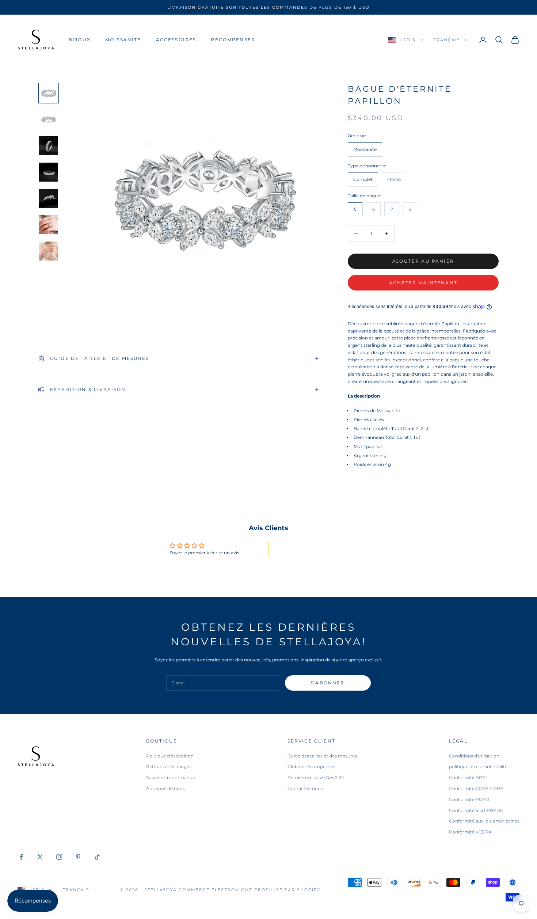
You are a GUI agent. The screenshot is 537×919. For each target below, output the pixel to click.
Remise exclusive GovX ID (315, 777)
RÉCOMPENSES (233, 39)
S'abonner (327, 683)
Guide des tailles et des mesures (322, 756)
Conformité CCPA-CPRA (476, 788)
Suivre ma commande (170, 777)
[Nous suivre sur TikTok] (97, 857)
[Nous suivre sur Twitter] (40, 857)
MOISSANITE (123, 39)
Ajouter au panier (423, 261)
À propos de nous (165, 788)
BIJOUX (80, 39)
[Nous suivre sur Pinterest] (78, 857)
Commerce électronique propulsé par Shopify (249, 889)
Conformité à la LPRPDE (476, 810)
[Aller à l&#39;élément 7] (48, 251)
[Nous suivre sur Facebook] (21, 857)
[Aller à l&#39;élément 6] (48, 224)
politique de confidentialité (478, 766)
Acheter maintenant (423, 282)
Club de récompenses (311, 766)
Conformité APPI (468, 777)
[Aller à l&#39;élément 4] (48, 172)
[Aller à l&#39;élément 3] (48, 146)
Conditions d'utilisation (474, 756)
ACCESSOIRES (176, 39)
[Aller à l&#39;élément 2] (48, 119)
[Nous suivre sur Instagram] (59, 857)
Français (446, 39)
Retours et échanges (168, 766)
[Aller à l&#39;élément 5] (48, 198)
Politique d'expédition (170, 756)
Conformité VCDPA (470, 832)
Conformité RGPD (469, 799)
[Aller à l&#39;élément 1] (48, 93)
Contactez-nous (305, 788)
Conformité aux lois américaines (484, 821)
